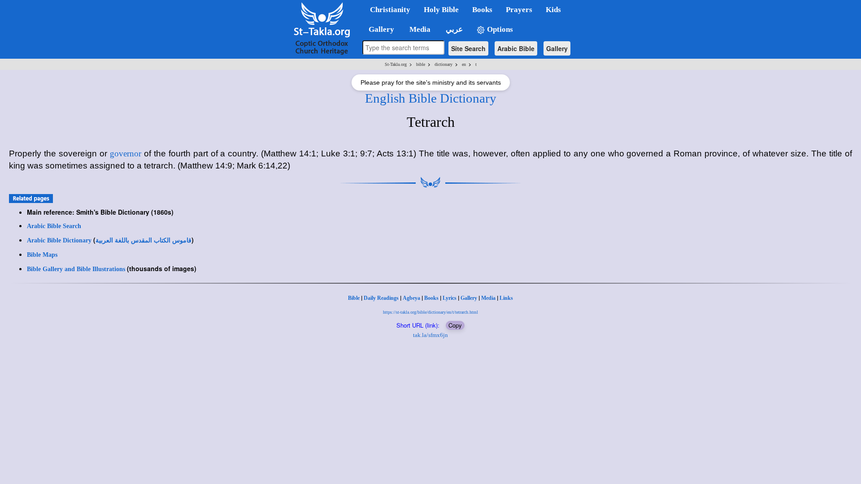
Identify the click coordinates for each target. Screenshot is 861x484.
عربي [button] (453, 29)
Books (431, 298)
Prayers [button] (519, 9)
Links (506, 298)
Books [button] (482, 9)
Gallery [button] (378, 29)
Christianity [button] (390, 9)
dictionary (443, 64)
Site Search (468, 48)
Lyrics (450, 298)
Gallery (557, 48)
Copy (455, 325)
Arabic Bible (516, 48)
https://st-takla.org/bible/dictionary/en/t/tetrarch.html (430, 312)
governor (125, 153)
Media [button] (419, 29)
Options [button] (499, 29)
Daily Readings (381, 298)
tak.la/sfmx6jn (430, 335)
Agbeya (411, 298)
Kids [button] (553, 9)
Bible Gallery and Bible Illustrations (76, 269)
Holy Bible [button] (441, 9)
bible (420, 64)
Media (488, 298)
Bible (354, 298)
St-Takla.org (396, 64)
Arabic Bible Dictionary (59, 240)
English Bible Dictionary (430, 98)
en (464, 64)
